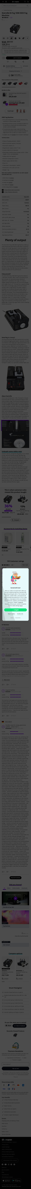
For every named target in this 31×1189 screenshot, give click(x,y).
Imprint (12, 617)
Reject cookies (11, 613)
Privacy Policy (18, 617)
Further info (20, 613)
